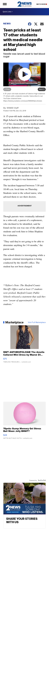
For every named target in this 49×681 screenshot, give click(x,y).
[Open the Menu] (4, 4)
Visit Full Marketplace (37, 322)
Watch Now (41, 4)
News (7, 23)
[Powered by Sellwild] (42, 480)
